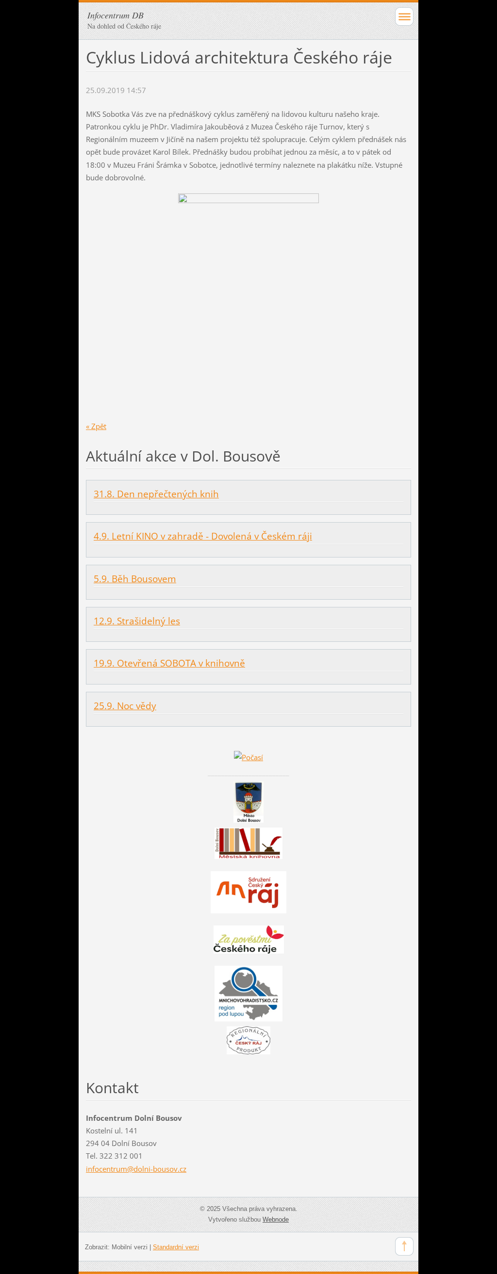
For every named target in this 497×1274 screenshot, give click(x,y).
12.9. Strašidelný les (137, 621)
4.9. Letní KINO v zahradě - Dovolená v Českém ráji (203, 536)
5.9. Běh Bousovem (135, 579)
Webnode (276, 1219)
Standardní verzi (176, 1247)
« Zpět (96, 426)
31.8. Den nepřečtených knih (156, 494)
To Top (404, 1246)
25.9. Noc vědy (125, 706)
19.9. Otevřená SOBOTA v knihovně (169, 663)
